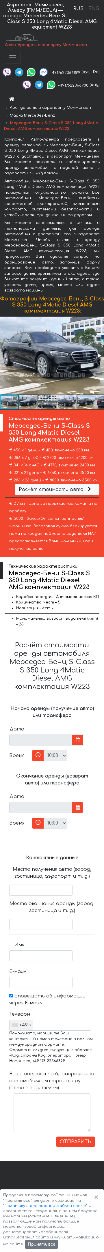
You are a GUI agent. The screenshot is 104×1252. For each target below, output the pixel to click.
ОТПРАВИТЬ (75, 1141)
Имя (19, 945)
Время (17, 755)
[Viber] (6, 72)
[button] (98, 355)
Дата (17, 729)
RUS (78, 8)
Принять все (41, 1244)
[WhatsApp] (31, 72)
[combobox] (21, 1025)
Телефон (19, 1014)
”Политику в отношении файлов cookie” (45, 1206)
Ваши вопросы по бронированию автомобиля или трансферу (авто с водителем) (51, 1080)
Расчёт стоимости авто (52, 489)
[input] (41, 740)
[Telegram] (19, 72)
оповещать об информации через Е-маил (47, 999)
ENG (93, 8)
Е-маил (17, 971)
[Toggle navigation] (13, 57)
